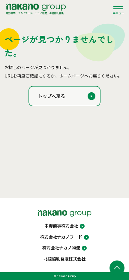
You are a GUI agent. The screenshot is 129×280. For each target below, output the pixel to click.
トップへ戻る (51, 96)
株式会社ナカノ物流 (61, 248)
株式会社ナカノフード (61, 237)
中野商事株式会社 (61, 226)
